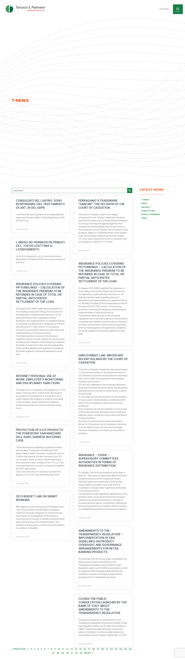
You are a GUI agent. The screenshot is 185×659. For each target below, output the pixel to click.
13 (71, 648)
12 (67, 648)
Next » (88, 653)
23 (116, 648)
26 (130, 648)
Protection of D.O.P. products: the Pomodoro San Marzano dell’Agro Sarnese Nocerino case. (40, 435)
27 (53, 653)
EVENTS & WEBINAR (150, 214)
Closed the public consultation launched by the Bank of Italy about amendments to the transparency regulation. (102, 606)
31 (72, 653)
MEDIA (144, 203)
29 (62, 653)
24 (120, 648)
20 (102, 648)
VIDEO (144, 218)
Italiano (164, 9)
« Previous (19, 648)
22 (111, 648)
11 (63, 648)
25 (125, 648)
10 (59, 648)
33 (81, 653)
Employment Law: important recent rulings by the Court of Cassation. (103, 359)
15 (80, 648)
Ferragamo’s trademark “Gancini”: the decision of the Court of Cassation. (101, 204)
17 (89, 648)
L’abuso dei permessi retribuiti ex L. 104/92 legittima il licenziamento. (40, 246)
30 (67, 653)
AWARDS (145, 207)
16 (85, 648)
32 (76, 653)
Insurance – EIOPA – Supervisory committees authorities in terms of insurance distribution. (98, 460)
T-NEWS (145, 200)
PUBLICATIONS (148, 211)
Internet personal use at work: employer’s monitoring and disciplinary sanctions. (39, 379)
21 (107, 648)
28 (58, 653)
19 (98, 648)
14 (76, 648)
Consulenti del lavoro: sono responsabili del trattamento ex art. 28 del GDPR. (40, 204)
